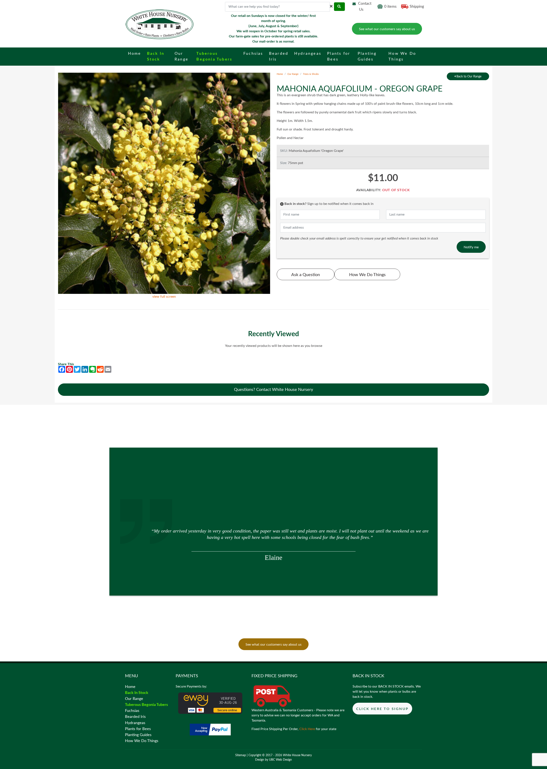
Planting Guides (138, 735)
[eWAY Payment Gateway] (210, 703)
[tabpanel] (273, 536)
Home (280, 74)
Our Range (292, 74)
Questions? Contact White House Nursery (273, 389)
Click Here (307, 729)
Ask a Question (305, 275)
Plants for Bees (138, 729)
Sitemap (240, 755)
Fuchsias (132, 711)
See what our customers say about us (387, 29)
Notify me (471, 247)
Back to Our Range (468, 76)
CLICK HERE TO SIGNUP (382, 709)
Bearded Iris (135, 717)
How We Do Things (367, 275)
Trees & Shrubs (311, 74)
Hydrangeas (135, 723)
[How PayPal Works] (210, 729)
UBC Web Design (280, 759)
